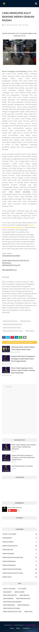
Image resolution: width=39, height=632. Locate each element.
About (18, 628)
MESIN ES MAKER (20, 542)
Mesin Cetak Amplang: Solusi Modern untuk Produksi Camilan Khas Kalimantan (23, 370)
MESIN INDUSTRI (25, 321)
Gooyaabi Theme (29, 625)
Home (12, 628)
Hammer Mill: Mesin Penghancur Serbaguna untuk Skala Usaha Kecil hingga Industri (23, 358)
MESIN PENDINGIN (20, 554)
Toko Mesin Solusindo (10, 25)
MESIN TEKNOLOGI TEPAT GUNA (12, 331)
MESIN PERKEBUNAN (20, 561)
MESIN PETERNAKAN (20, 565)
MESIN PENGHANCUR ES (23, 598)
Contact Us (26, 628)
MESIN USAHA (29, 331)
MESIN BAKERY (20, 538)
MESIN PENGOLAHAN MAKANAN (12, 324)
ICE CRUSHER (22, 589)
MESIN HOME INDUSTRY (10, 321)
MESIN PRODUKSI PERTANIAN (12, 328)
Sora (12, 625)
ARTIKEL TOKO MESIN (20, 534)
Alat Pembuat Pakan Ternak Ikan (22, 466)
